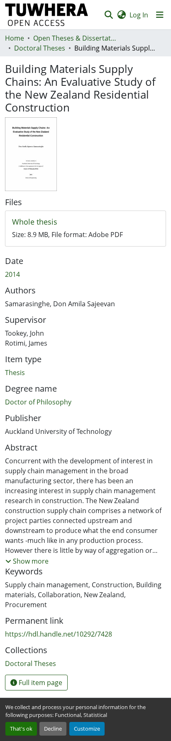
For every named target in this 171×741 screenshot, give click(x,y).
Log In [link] (138, 14)
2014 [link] (12, 274)
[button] (46, 14)
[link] (85, 222)
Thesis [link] (15, 372)
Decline (53, 728)
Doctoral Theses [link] (39, 48)
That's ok (21, 728)
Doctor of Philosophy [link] (38, 402)
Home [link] (14, 38)
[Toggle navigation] (160, 15)
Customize (87, 728)
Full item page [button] (39, 682)
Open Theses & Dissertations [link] (74, 38)
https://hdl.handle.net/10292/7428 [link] (58, 634)
